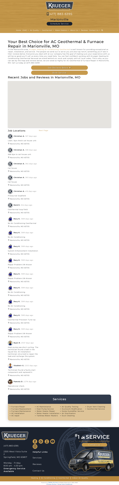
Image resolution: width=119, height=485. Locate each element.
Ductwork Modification (72, 409)
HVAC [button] (25, 30)
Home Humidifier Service (73, 411)
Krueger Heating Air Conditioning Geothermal (49, 49)
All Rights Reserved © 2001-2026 (68, 482)
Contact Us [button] (94, 30)
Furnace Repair (18, 407)
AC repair (15, 416)
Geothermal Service (96, 409)
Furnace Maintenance (21, 411)
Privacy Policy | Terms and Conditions (59, 484)
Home (18, 30)
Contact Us (94, 445)
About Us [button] (74, 30)
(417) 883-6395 (60, 14)
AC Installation (18, 413)
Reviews (84, 30)
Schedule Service (59, 24)
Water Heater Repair (46, 411)
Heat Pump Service (45, 409)
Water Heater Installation (48, 413)
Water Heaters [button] (61, 30)
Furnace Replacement (21, 409)
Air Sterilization (69, 413)
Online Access (53, 482)
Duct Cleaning (68, 416)
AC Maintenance (44, 407)
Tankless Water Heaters (47, 416)
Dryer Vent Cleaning (96, 407)
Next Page (43, 130)
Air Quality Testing (70, 407)
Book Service (59, 73)
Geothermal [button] (47, 30)
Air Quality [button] (34, 30)
